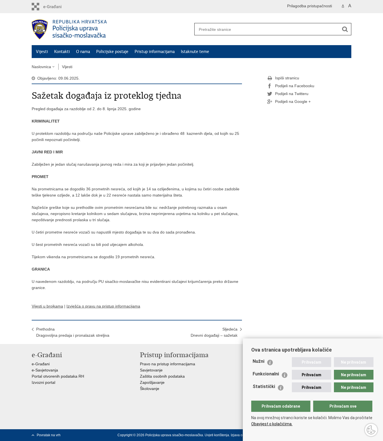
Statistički (264, 386)
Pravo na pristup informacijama (167, 364)
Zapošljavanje (152, 382)
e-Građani (41, 364)
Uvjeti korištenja (217, 435)
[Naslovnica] (112, 29)
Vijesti (42, 51)
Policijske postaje (112, 51)
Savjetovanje (151, 370)
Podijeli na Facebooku (294, 86)
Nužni (258, 361)
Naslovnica (41, 66)
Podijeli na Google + (293, 101)
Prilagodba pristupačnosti (309, 6)
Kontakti (62, 51)
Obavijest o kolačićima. (271, 424)
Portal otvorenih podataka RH (58, 376)
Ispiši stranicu (287, 78)
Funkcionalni (266, 374)
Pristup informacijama (155, 51)
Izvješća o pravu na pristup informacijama (103, 306)
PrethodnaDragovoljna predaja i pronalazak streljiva (72, 332)
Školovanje (149, 388)
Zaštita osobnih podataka (162, 376)
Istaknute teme (195, 51)
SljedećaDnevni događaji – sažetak (214, 332)
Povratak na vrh (49, 435)
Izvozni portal (43, 382)
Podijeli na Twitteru (291, 93)
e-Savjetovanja (45, 370)
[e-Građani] (56, 6)
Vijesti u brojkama (47, 306)
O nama (83, 51)
